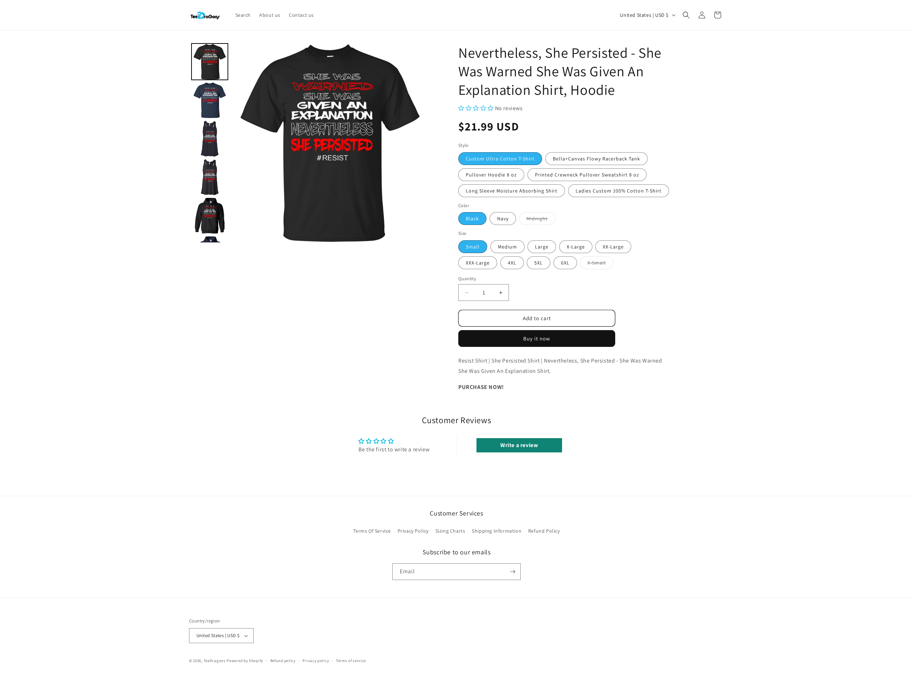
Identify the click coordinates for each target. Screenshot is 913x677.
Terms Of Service (372, 531)
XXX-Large (478, 263)
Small (473, 246)
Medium (507, 246)
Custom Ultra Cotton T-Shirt (500, 158)
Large (542, 246)
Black (472, 218)
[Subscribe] (512, 571)
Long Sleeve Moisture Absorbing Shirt (511, 191)
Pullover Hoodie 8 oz (491, 174)
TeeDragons (215, 660)
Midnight (540, 220)
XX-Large (613, 246)
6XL (565, 263)
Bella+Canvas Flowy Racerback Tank (596, 158)
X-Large (576, 246)
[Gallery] (309, 142)
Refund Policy (544, 531)
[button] (686, 15)
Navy (503, 218)
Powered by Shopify (244, 660)
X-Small (600, 264)
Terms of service (351, 660)
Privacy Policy (413, 531)
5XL (538, 263)
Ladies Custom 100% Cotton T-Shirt (619, 191)
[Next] (419, 143)
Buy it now (536, 338)
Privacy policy (315, 660)
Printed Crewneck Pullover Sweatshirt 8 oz (587, 174)
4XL (512, 263)
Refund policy (283, 660)
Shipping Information (496, 531)
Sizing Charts (450, 531)
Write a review (519, 445)
